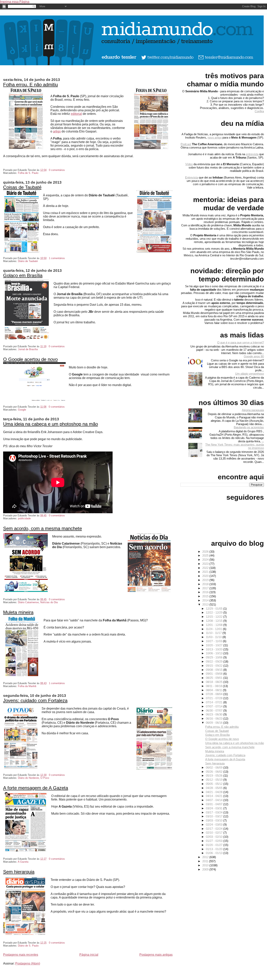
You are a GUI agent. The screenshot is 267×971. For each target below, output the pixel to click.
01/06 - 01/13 (214, 853)
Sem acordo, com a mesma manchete (42, 528)
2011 (205, 861)
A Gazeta (23, 861)
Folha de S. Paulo (28, 172)
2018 (205, 584)
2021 (205, 571)
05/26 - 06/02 (214, 771)
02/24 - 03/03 (214, 824)
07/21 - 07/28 (214, 698)
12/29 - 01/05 (214, 608)
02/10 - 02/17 (214, 832)
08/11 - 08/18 (214, 686)
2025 (205, 555)
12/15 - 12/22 (214, 616)
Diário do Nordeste (28, 777)
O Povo (44, 777)
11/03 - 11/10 (214, 637)
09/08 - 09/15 (214, 669)
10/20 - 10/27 (214, 645)
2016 (205, 592)
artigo (57, 131)
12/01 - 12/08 (214, 624)
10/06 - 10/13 (214, 653)
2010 (205, 865)
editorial (76, 113)
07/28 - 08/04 (214, 694)
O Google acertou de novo (30, 359)
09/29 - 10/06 (214, 657)
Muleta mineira (18, 612)
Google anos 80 (254, 356)
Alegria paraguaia (253, 410)
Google (22, 409)
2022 (205, 567)
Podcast (186, 144)
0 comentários (57, 170)
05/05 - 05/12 (214, 783)
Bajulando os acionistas (249, 427)
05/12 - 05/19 (214, 779)
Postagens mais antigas (156, 954)
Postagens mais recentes (20, 954)
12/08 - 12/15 (214, 620)
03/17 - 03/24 (214, 812)
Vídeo (189, 164)
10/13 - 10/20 (214, 649)
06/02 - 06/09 (214, 767)
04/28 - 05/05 (214, 788)
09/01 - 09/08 (214, 673)
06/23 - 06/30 (214, 714)
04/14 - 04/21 (214, 796)
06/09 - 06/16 (214, 722)
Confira (259, 111)
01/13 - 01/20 (214, 849)
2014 (205, 600)
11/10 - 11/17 (214, 633)
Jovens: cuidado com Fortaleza (35, 700)
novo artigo (215, 137)
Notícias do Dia (49, 602)
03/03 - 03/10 (214, 820)
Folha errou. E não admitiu (30, 84)
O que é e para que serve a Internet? (240, 342)
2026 (205, 551)
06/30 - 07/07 (214, 710)
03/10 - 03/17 (214, 816)
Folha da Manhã (27, 686)
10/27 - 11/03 (214, 641)
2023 (205, 563)
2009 (205, 869)
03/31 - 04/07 (214, 804)
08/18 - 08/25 (214, 682)
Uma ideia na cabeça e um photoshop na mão (50, 424)
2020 (205, 576)
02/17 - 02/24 (214, 828)
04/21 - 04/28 (214, 792)
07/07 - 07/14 (214, 706)
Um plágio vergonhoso (249, 373)
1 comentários (57, 258)
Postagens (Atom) (27, 963)
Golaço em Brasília (22, 275)
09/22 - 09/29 (214, 661)
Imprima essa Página (14, 1)
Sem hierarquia (18, 871)
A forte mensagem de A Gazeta (35, 788)
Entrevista (191, 177)
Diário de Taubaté (28, 261)
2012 (205, 857)
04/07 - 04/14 (214, 800)
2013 (205, 604)
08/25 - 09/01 (214, 677)
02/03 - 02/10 (214, 836)
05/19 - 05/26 (214, 775)
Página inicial (88, 954)
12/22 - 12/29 (214, 612)
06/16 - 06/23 (214, 718)
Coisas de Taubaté (22, 187)
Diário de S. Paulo (28, 945)
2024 (205, 559)
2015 (205, 596)
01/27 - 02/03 (214, 840)
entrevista (252, 154)
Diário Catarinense (28, 602)
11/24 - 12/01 (214, 629)
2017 (205, 588)
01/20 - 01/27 (214, 845)
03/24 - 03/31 (214, 808)
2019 (205, 580)
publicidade (24, 518)
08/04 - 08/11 (214, 690)
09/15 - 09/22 (214, 665)
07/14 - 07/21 (214, 702)
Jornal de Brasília (28, 349)
